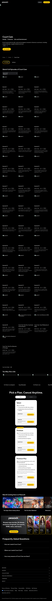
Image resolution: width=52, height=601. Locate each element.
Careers (26, 590)
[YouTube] (44, 590)
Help (16, 590)
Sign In (39, 2)
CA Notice (28, 588)
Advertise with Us (33, 590)
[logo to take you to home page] (5, 2)
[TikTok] (47, 587)
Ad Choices (34, 588)
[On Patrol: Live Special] (10, 379)
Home (4, 57)
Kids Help (20, 590)
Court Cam (16, 57)
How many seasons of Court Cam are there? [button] (17, 556)
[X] (44, 594)
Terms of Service (6, 588)
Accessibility (21, 588)
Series (9, 57)
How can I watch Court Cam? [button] (12, 544)
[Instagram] (47, 590)
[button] (13, 502)
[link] (11, 361)
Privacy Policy (14, 588)
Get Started (46, 2)
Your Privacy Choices (9, 590)
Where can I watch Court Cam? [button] (13, 550)
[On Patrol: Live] (39, 379)
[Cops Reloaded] (25, 379)
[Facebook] (44, 587)
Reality (4, 39)
